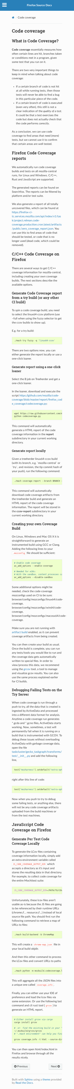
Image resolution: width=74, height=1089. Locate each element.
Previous (22, 1066)
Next (54, 1066)
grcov (27, 669)
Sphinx (28, 1079)
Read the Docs (24, 1082)
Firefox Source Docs (39, 5)
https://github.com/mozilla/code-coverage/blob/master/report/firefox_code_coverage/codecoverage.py (37, 399)
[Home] (13, 17)
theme (46, 1079)
